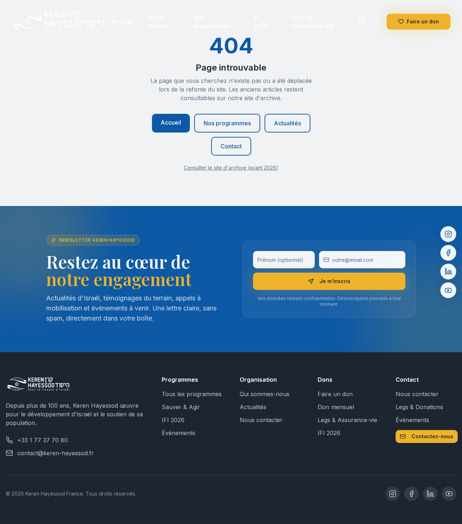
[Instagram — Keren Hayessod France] (392, 494)
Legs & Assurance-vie (347, 420)
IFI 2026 (261, 22)
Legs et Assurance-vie (312, 22)
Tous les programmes (192, 394)
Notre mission (158, 22)
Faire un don (423, 21)
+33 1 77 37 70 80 (42, 440)
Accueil (122, 21)
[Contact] (361, 21)
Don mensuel (336, 407)
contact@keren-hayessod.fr (55, 453)
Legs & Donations (419, 407)
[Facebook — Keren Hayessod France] (411, 494)
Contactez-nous (432, 436)
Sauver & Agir (181, 407)
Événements (178, 432)
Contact (231, 146)
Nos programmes (212, 22)
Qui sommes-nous (264, 394)
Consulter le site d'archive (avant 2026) (231, 168)
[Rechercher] (377, 21)
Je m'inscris (334, 281)
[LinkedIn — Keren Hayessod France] (430, 494)
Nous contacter (261, 420)
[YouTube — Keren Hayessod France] (449, 494)
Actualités (287, 123)
